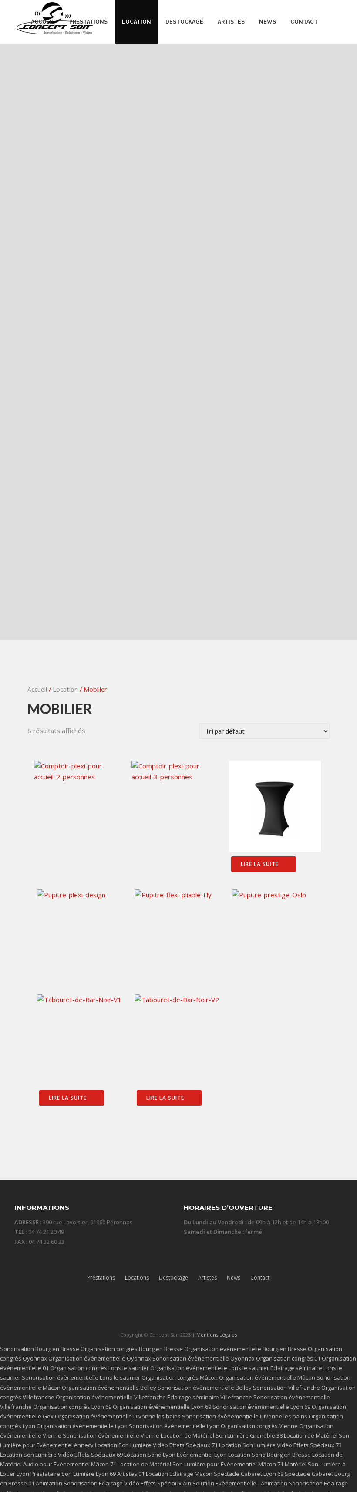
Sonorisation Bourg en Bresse (39, 1349)
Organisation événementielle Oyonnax (99, 1358)
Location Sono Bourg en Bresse (269, 1454)
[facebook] (145, 1308)
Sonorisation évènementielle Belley (205, 1387)
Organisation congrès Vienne (259, 1426)
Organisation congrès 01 (288, 1358)
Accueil (37, 689)
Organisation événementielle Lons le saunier (209, 1368)
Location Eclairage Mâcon (179, 1474)
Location (65, 689)
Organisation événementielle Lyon (82, 1426)
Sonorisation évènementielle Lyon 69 (261, 1407)
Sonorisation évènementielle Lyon (174, 1426)
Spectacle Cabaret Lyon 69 (248, 1474)
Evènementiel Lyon (202, 1454)
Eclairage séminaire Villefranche (209, 1397)
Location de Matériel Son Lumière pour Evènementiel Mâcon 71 (200, 1464)
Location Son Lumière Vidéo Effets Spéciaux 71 (156, 1445)
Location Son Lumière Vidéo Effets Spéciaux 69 (61, 1454)
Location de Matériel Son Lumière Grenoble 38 (222, 1435)
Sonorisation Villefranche (286, 1387)
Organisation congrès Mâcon (179, 1377)
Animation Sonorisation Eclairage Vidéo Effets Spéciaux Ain (113, 1483)
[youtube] (212, 1308)
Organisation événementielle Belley (109, 1387)
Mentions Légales (216, 1334)
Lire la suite (260, 864)
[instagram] (178, 1308)
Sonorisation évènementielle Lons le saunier (81, 1377)
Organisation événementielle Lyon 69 (162, 1407)
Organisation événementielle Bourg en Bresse (245, 1349)
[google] (195, 1308)
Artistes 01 (131, 1474)
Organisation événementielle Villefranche (111, 1397)
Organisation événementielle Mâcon (267, 1377)
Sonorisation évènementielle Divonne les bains (244, 1416)
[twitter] (161, 1308)
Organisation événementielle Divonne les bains (118, 1416)
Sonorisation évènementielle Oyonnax (203, 1358)
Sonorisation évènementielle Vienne (111, 1435)
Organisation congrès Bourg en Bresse (132, 1349)
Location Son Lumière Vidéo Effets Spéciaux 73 (280, 1445)
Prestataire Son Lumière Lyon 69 (73, 1474)
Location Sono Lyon (149, 1454)
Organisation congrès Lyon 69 (72, 1407)
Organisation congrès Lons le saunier (99, 1368)
